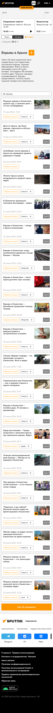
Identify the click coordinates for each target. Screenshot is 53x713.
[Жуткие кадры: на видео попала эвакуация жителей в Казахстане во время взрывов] (42, 535)
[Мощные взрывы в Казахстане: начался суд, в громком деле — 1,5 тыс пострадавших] (42, 104)
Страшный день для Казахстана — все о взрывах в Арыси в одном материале (17, 383)
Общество (25, 268)
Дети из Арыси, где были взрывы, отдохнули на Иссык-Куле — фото (17, 128)
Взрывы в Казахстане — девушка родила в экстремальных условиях (14, 331)
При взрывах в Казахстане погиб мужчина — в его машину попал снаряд (17, 484)
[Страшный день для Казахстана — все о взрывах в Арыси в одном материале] (42, 384)
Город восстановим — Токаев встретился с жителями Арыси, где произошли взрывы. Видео (17, 432)
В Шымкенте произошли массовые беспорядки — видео (17, 202)
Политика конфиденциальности (16, 664)
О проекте (6, 652)
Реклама (32, 656)
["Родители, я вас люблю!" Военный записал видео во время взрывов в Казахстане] (42, 510)
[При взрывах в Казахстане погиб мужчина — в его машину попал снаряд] (42, 485)
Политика (22, 629)
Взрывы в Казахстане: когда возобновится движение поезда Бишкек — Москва (18, 252)
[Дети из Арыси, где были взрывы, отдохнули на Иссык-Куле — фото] (42, 129)
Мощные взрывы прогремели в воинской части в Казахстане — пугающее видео (17, 584)
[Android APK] (10, 689)
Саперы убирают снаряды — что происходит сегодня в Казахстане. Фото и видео (17, 358)
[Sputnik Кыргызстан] (8, 4)
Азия (23, 597)
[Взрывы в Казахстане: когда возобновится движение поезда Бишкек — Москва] (42, 255)
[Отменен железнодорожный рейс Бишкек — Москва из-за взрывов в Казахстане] (42, 460)
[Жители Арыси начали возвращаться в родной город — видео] (42, 179)
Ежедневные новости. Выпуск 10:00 (17, 25)
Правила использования (23, 652)
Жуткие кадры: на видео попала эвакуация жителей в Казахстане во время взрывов (18, 534)
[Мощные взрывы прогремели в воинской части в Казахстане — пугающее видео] (42, 585)
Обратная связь (8, 681)
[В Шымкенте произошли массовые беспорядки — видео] (42, 204)
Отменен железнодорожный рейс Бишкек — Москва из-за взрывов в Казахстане (16, 457)
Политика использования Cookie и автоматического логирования (17, 669)
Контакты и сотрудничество (14, 656)
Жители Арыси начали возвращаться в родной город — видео (18, 178)
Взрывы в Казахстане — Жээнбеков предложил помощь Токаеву (18, 306)
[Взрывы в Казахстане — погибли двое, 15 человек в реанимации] (42, 409)
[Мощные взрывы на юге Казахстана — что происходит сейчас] (42, 560)
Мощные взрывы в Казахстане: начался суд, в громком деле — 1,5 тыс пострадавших (17, 103)
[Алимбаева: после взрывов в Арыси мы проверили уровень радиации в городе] (42, 154)
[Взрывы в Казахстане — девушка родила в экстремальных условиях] (42, 333)
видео (23, 446)
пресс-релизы (8, 660)
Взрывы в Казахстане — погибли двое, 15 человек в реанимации (15, 407)
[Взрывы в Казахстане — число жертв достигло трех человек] (42, 281)
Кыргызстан (7, 629)
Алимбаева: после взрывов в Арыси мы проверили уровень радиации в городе (17, 153)
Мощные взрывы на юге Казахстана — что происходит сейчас (16, 559)
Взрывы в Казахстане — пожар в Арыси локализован (17, 226)
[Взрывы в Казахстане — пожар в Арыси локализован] (42, 229)
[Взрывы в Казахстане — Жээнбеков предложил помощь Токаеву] (42, 307)
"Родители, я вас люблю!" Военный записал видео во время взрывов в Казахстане (16, 509)
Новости (24, 117)
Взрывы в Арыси (14, 52)
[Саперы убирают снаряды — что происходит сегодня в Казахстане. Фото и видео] (42, 359)
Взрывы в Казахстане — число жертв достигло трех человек (17, 278)
